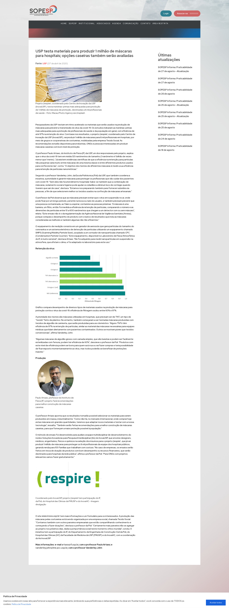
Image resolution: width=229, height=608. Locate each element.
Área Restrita (160, 23)
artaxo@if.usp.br (70, 544)
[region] (114, 600)
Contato (146, 23)
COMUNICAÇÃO (131, 23)
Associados (103, 23)
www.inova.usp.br (51, 516)
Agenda (116, 23)
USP (45, 63)
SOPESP (73, 23)
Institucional (87, 23)
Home (64, 23)
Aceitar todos (216, 602)
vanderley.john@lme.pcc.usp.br (51, 547)
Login (166, 13)
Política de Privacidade (21, 604)
